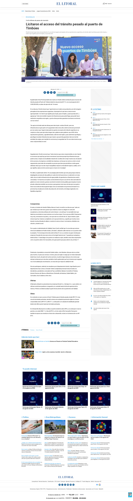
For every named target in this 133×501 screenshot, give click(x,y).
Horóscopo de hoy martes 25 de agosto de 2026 (102, 113)
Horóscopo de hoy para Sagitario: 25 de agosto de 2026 (102, 135)
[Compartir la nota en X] (48, 92)
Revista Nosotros (43, 481)
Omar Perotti (39, 330)
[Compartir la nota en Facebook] (44, 92)
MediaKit (101, 489)
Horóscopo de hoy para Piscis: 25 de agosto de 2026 (101, 119)
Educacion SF (98, 481)
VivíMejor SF (78, 481)
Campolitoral (35, 481)
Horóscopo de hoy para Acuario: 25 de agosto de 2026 (101, 124)
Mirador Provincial (70, 481)
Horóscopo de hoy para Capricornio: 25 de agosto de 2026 (102, 129)
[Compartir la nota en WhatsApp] (51, 92)
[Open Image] (24, 39)
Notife (92, 481)
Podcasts (63, 481)
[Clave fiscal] (130, 497)
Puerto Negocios (86, 481)
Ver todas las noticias (96, 138)
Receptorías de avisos (51, 489)
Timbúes (32, 330)
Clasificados (51, 481)
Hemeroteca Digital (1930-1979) (38, 489)
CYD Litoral (57, 481)
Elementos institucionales (78, 489)
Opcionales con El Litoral (92, 489)
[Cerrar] (74, 95)
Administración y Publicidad (65, 489)
